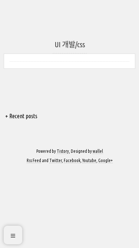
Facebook (72, 160)
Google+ (105, 160)
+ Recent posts (21, 116)
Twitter (55, 160)
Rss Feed (34, 160)
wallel (98, 151)
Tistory (63, 151)
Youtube (89, 160)
